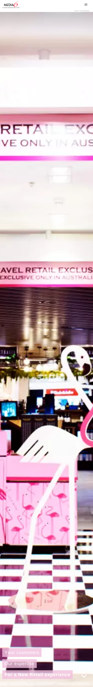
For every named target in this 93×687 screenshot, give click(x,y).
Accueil (76, 10)
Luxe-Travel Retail (84, 10)
